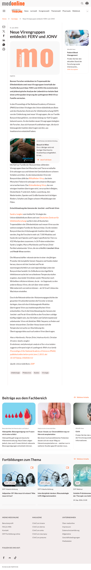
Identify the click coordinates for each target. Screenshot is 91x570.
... (87, 11)
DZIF (32, 364)
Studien (36, 373)
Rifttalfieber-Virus (36, 178)
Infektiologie (15, 373)
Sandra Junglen (16, 214)
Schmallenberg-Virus (37, 185)
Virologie (45, 373)
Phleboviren (27, 373)
